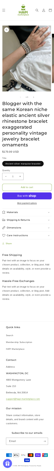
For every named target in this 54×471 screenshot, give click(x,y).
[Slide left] (20, 97)
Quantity (6, 170)
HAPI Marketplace (15, 349)
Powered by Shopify (35, 465)
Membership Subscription (19, 342)
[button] (3, 10)
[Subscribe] (44, 441)
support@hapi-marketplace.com (23, 399)
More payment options (27, 203)
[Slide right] (33, 97)
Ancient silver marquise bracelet (22, 163)
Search (9, 335)
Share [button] (9, 243)
